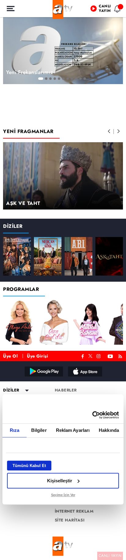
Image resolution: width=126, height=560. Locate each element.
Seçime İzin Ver (63, 495)
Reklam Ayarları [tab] (73, 430)
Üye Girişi (37, 356)
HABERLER (66, 390)
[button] (109, 131)
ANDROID (43, 371)
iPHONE (84, 371)
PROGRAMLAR (21, 289)
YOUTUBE (110, 355)
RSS (121, 355)
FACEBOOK (83, 355)
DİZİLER (13, 226)
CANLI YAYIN (110, 555)
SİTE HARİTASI (70, 520)
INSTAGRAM (99, 355)
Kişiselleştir (59, 480)
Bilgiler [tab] (39, 430)
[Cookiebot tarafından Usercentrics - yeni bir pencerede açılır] (92, 415)
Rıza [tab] (14, 430)
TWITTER (90, 355)
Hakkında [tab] (109, 430)
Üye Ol (10, 356)
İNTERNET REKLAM (74, 511)
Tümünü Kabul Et (29, 465)
